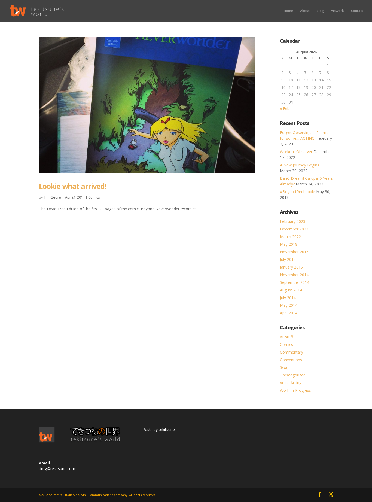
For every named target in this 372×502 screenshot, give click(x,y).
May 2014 (288, 305)
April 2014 (288, 312)
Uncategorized (293, 375)
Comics (94, 197)
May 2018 (288, 244)
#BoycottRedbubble (297, 191)
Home (288, 11)
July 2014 (288, 297)
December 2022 (294, 229)
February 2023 (292, 221)
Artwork (337, 11)
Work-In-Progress (295, 390)
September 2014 (294, 282)
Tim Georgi (53, 197)
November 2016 (294, 251)
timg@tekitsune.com (57, 468)
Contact (357, 11)
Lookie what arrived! (72, 186)
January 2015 (291, 267)
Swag (284, 367)
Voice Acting (290, 382)
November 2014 (294, 274)
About (305, 11)
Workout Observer (296, 151)
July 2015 (288, 259)
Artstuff (286, 336)
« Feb (284, 108)
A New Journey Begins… (301, 165)
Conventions (291, 359)
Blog (320, 11)
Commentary (291, 352)
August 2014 (291, 290)
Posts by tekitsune (158, 429)
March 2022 (290, 236)
